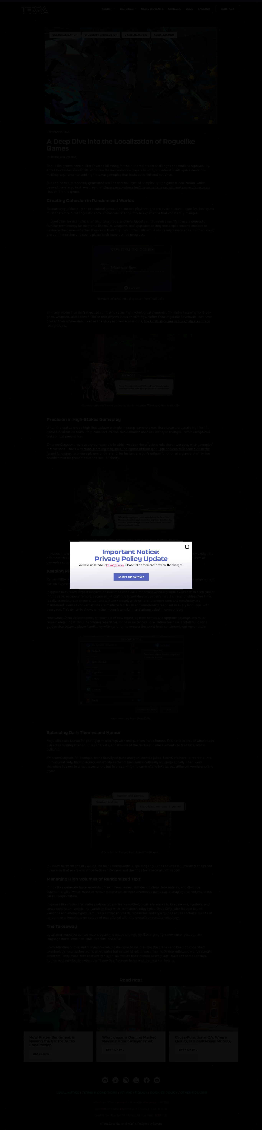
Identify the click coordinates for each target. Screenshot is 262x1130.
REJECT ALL (131, 579)
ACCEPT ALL (98, 579)
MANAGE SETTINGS (163, 579)
